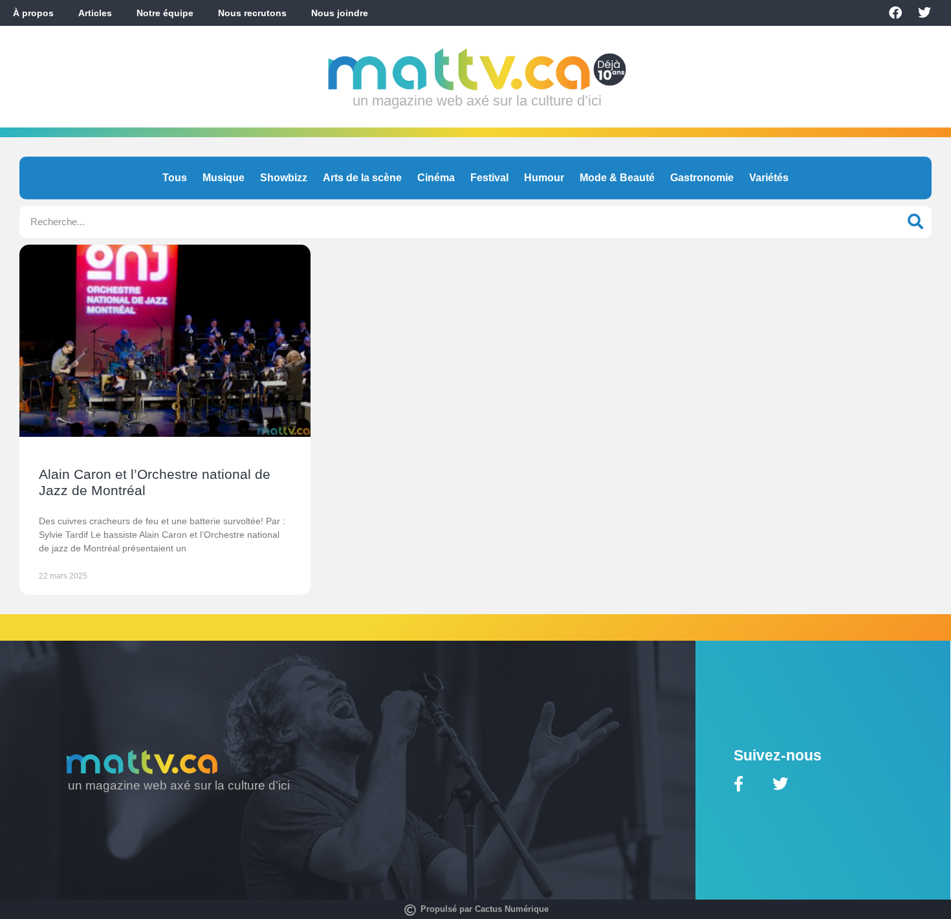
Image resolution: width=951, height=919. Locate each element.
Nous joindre (339, 13)
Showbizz (283, 177)
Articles (95, 13)
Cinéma (436, 177)
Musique (223, 177)
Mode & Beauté (617, 177)
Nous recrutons (252, 13)
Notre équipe (165, 13)
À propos (33, 13)
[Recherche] (915, 222)
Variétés (769, 177)
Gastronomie (702, 177)
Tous (174, 177)
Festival (489, 177)
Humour (544, 177)
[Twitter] (924, 13)
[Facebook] (895, 13)
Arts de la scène (362, 177)
